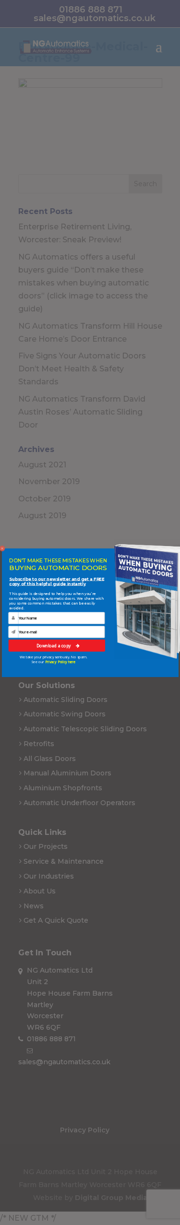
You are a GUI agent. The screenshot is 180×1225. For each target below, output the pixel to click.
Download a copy (54, 645)
